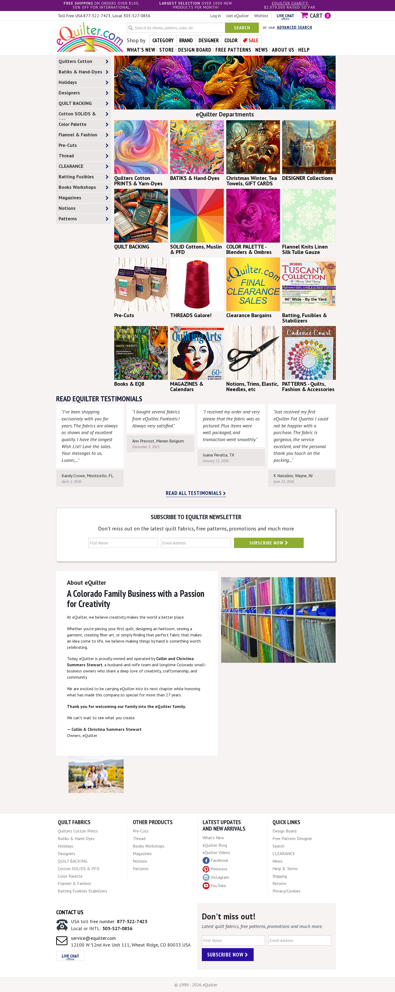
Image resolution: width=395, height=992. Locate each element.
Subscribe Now (267, 543)
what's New (141, 49)
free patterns (233, 49)
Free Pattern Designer (292, 838)
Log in (215, 15)
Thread (66, 156)
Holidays (68, 82)
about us (283, 49)
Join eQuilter (237, 15)
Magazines (70, 197)
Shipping (279, 876)
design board (194, 49)
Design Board (284, 831)
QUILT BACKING (75, 103)
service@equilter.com (93, 938)
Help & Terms (285, 868)
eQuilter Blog (215, 845)
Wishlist (261, 15)
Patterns (68, 218)
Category (163, 40)
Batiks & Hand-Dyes (80, 72)
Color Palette (73, 124)
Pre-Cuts (68, 145)
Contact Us (69, 912)
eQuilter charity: (290, 3)
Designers (69, 93)
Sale (253, 40)
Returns (279, 883)
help (304, 49)
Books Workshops (77, 187)
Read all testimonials (194, 493)
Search (242, 27)
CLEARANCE (71, 166)
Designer (209, 40)
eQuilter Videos (216, 852)
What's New (213, 837)
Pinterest (219, 868)
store (166, 49)
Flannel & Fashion (78, 135)
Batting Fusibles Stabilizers (76, 177)
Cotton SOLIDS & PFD (77, 115)
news (261, 49)
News (277, 861)
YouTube (218, 885)
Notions (67, 208)
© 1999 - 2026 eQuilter (195, 984)
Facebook (219, 860)
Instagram (220, 877)
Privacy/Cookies (286, 891)
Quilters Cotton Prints (75, 62)
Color (231, 40)
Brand (186, 40)
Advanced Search (294, 27)
